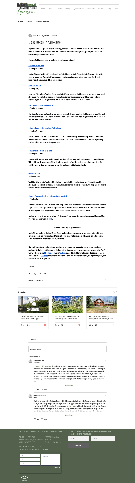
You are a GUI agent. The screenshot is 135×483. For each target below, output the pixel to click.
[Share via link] (45, 274)
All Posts (20, 21)
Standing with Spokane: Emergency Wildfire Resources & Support (32, 317)
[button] (63, 9)
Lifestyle (29, 21)
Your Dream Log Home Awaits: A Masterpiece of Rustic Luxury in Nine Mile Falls (101, 317)
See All (115, 292)
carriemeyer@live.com (34, 439)
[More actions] (105, 35)
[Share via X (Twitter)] (35, 274)
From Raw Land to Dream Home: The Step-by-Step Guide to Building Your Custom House (67, 317)
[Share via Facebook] (29, 274)
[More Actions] (105, 361)
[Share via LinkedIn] (40, 274)
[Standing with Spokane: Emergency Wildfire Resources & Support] (33, 304)
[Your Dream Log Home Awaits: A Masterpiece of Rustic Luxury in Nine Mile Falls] (101, 304)
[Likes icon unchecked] (35, 389)
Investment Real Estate (42, 21)
